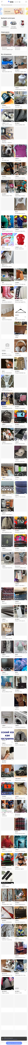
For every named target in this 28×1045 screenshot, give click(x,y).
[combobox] (14, 5)
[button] (12, 47)
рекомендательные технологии (10, 1039)
